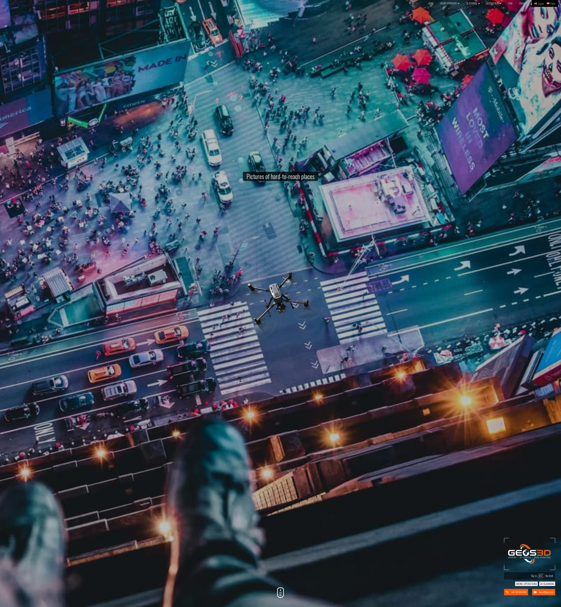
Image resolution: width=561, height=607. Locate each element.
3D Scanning (471, 3)
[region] (280, 303)
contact (523, 3)
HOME (431, 3)
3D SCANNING (547, 584)
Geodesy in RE (493, 3)
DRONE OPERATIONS (526, 584)
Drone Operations (448, 3)
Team (510, 3)
